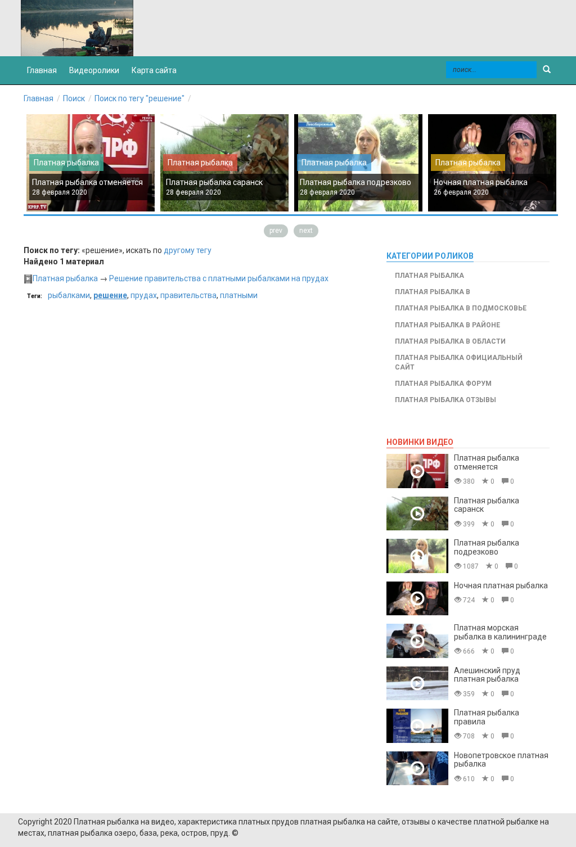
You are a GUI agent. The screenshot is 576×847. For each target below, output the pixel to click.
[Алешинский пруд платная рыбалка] (417, 683)
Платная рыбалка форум (443, 384)
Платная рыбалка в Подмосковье (460, 308)
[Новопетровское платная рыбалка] (417, 768)
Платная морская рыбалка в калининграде (500, 632)
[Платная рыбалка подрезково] (417, 556)
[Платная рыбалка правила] (417, 726)
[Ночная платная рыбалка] (417, 599)
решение (110, 295)
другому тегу (188, 250)
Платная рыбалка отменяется (87, 182)
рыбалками (69, 295)
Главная (38, 98)
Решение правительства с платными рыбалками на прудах (218, 278)
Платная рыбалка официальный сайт (459, 362)
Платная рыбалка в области (450, 341)
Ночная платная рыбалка (481, 182)
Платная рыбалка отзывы (445, 400)
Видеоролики (94, 70)
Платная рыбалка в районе (447, 325)
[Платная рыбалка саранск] (417, 514)
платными (239, 295)
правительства (188, 295)
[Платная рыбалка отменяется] (417, 471)
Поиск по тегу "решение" (139, 98)
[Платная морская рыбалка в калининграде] (417, 641)
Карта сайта (154, 70)
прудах (143, 295)
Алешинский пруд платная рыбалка (487, 674)
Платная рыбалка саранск (214, 182)
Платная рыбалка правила (486, 717)
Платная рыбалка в (432, 292)
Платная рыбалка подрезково (355, 182)
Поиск (74, 98)
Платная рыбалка (66, 162)
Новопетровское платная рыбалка (501, 759)
